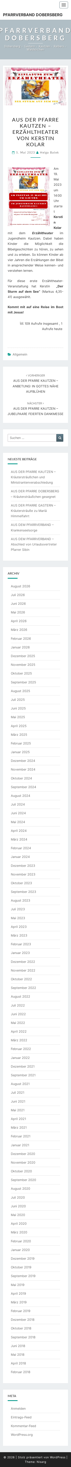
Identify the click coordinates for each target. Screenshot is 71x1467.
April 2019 (18, 1293)
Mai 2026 (18, 612)
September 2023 (23, 892)
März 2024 (19, 839)
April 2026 (19, 621)
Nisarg (41, 1461)
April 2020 (19, 1223)
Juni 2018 (18, 1346)
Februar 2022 (21, 1049)
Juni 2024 (18, 813)
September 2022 (23, 988)
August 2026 (20, 586)
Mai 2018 (17, 1355)
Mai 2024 (18, 822)
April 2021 (18, 1119)
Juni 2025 (18, 708)
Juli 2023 (18, 909)
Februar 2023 (21, 944)
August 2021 (20, 1084)
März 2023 (19, 935)
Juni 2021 (18, 1101)
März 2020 (19, 1232)
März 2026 (19, 630)
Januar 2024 (20, 857)
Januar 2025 (20, 752)
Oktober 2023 (21, 883)
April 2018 (18, 1363)
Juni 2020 (18, 1206)
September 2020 (23, 1180)
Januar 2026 (20, 647)
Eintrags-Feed (21, 1417)
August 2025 (20, 691)
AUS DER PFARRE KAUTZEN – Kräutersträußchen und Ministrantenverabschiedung (33, 477)
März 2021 (19, 1127)
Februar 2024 (21, 848)
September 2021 (23, 1075)
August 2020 (20, 1189)
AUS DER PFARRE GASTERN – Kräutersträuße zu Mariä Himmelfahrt (33, 510)
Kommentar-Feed (23, 1426)
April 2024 (19, 831)
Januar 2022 (20, 1058)
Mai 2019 (17, 1285)
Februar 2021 (20, 1136)
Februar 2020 (21, 1241)
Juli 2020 (18, 1197)
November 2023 (23, 874)
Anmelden (18, 1408)
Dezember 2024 (23, 761)
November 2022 (23, 970)
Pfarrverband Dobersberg (33, 14)
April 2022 (19, 1031)
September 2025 (23, 682)
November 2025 (23, 665)
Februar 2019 (20, 1311)
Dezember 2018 (23, 1320)
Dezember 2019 (23, 1258)
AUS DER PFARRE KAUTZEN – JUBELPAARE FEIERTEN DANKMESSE (35, 409)
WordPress (57, 1457)
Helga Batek (49, 152)
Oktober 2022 (21, 979)
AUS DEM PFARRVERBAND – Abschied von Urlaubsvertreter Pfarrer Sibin (34, 544)
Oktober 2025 (21, 673)
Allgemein (20, 354)
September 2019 (23, 1276)
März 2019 (19, 1302)
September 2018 (23, 1337)
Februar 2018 (20, 1372)
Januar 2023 (20, 953)
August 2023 (20, 900)
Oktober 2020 (21, 1171)
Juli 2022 (18, 1005)
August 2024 (20, 796)
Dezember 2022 (23, 962)
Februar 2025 (21, 743)
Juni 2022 (18, 1014)
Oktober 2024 (21, 778)
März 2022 (19, 1040)
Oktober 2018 (21, 1328)
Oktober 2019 (21, 1267)
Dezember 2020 (23, 1154)
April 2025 (19, 726)
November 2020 (23, 1162)
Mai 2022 (18, 1023)
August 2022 (20, 996)
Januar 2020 (20, 1250)
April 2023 (19, 927)
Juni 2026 (18, 604)
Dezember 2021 (23, 1066)
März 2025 (19, 735)
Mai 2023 (18, 918)
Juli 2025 (18, 700)
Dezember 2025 (23, 656)
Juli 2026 (18, 595)
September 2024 (23, 787)
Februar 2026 (21, 639)
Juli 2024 (18, 804)
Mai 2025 (18, 717)
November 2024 (23, 769)
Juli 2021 (17, 1092)
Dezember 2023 (23, 866)
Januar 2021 (20, 1145)
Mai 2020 (18, 1215)
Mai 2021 (17, 1110)
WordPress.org (22, 1435)
